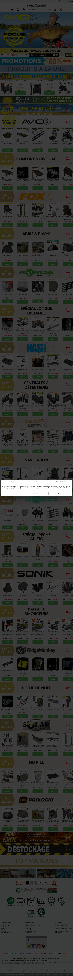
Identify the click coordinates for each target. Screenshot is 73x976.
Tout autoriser (60, 493)
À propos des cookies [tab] (60, 481)
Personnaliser (36, 493)
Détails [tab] (36, 481)
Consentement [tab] (12, 481)
